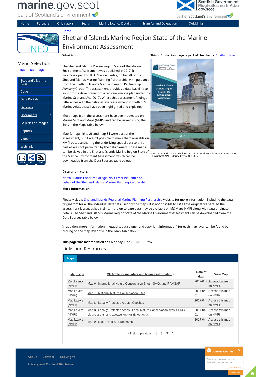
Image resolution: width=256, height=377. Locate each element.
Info (32, 70)
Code (24, 91)
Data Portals (27, 99)
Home (66, 31)
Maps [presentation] (70, 258)
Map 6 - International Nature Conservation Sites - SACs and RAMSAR (134, 283)
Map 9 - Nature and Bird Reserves (110, 321)
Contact (48, 357)
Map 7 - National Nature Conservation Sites (116, 293)
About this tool (234, 368)
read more (235, 372)
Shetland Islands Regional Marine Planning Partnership (123, 199)
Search (86, 23)
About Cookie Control (209, 350)
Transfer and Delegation (158, 23)
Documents (27, 115)
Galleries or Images (34, 123)
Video (25, 139)
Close (239, 350)
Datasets (25, 107)
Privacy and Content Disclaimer (51, 364)
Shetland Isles (226, 55)
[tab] (71, 258)
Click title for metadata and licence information (139, 274)
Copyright (67, 357)
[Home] (58, 10)
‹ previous (145, 333)
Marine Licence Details (113, 23)
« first (131, 333)
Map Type (77, 274)
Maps (22, 70)
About (32, 357)
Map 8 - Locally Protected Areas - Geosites (116, 302)
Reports (24, 131)
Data (42, 70)
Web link (25, 146)
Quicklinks (195, 23)
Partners (43, 23)
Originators (65, 23)
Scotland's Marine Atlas (33, 82)
